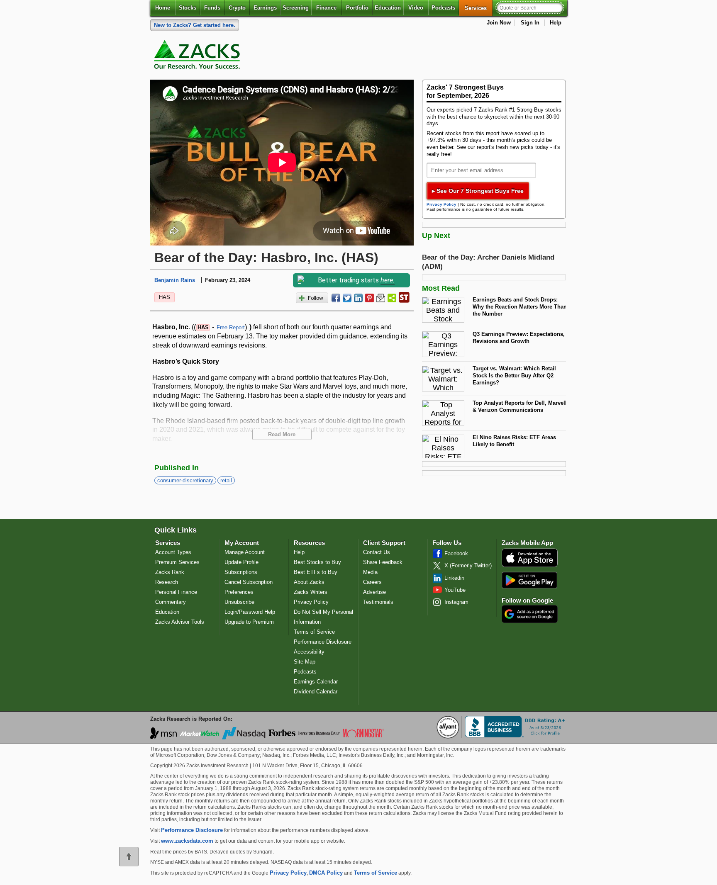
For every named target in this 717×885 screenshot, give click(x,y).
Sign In (530, 22)
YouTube (455, 590)
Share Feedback (382, 562)
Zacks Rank (169, 572)
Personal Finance (176, 592)
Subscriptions (240, 572)
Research (166, 582)
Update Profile (241, 562)
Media (370, 572)
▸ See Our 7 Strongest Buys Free (478, 190)
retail (226, 480)
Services (479, 8)
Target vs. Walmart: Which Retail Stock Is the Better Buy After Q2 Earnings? (514, 375)
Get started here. (194, 25)
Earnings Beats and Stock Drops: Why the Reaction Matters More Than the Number (520, 306)
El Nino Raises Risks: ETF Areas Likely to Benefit (514, 440)
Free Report (231, 327)
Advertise (374, 592)
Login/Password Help (249, 612)
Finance (326, 8)
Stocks (187, 8)
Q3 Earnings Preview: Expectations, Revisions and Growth (519, 337)
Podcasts (443, 8)
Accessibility (309, 652)
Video (415, 8)
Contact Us (376, 552)
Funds (212, 8)
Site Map (304, 662)
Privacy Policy (441, 204)
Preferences (239, 592)
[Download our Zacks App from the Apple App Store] (530, 566)
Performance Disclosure (322, 642)
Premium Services (177, 562)
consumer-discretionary (185, 480)
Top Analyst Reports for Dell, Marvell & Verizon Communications (520, 406)
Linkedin (454, 578)
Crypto (237, 8)
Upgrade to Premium (249, 622)
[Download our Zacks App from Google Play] (529, 579)
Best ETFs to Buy (315, 572)
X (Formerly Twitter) (468, 565)
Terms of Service (314, 632)
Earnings (265, 8)
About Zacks (309, 582)
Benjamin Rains (174, 280)
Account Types (173, 552)
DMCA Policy (326, 873)
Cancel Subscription (248, 582)
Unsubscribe (239, 602)
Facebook (456, 553)
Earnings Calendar (316, 681)
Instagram (456, 602)
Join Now (499, 22)
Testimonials (378, 602)
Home (162, 8)
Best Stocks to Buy (317, 562)
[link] (198, 56)
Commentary (170, 602)
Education (388, 8)
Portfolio (357, 8)
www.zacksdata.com (187, 841)
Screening (296, 8)
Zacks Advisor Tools (179, 622)
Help (555, 22)
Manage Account (244, 552)
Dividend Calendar (315, 691)
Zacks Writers (310, 592)
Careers (372, 582)
